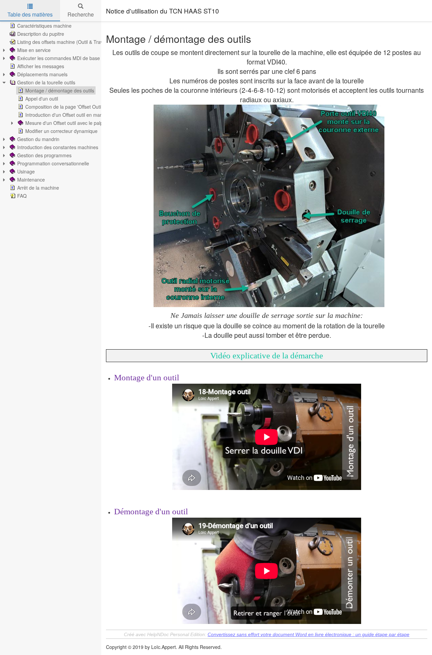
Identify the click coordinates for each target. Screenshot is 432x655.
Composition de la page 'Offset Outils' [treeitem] (65, 106)
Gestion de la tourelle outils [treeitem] (46, 82)
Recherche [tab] (81, 14)
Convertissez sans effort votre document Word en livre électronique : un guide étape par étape (308, 634)
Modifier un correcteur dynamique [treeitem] (61, 131)
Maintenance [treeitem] (31, 179)
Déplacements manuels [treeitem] (42, 74)
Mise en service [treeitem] (34, 50)
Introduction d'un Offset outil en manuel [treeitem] (67, 114)
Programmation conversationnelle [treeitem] (53, 163)
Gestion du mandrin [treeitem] (38, 139)
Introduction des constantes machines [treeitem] (57, 147)
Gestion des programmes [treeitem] (44, 155)
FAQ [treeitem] (22, 195)
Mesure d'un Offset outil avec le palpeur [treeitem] (67, 122)
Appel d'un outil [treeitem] (41, 98)
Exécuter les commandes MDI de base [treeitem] (58, 58)
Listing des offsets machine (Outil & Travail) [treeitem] (63, 41)
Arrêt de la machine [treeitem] (38, 187)
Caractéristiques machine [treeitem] (44, 25)
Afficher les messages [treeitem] (40, 66)
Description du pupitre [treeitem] (40, 33)
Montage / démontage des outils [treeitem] (59, 90)
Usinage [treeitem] (26, 171)
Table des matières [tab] (30, 14)
